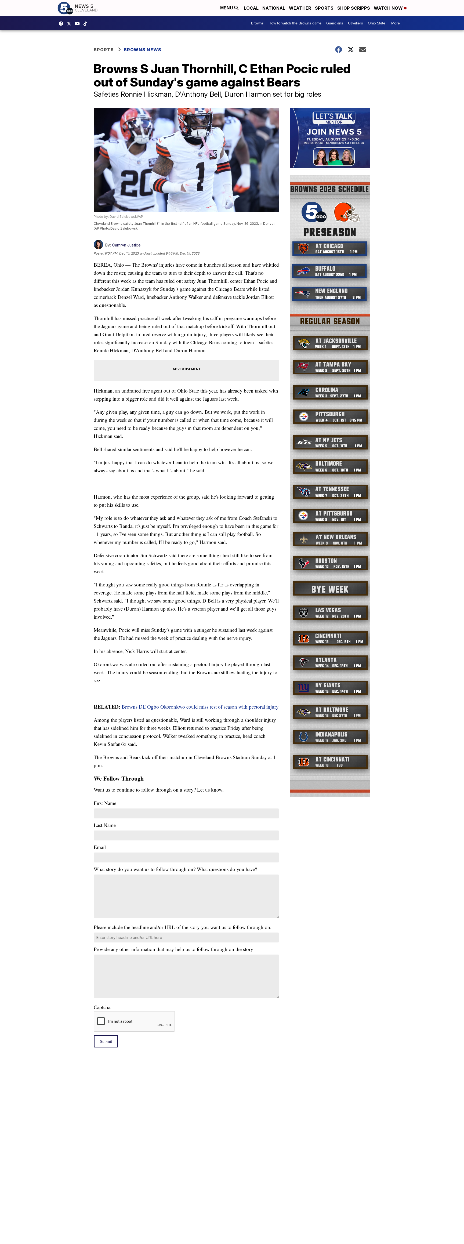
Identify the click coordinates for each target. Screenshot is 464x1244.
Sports (324, 8)
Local (251, 8)
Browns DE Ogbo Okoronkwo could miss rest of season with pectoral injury (200, 706)
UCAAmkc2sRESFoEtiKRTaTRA (78, 23)
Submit (106, 1041)
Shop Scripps (353, 8)
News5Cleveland (62, 23)
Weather (300, 8)
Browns (257, 23)
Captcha (102, 1007)
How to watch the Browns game (295, 23)
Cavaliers (355, 23)
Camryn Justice (126, 245)
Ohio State (376, 23)
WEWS (70, 23)
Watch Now (389, 8)
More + (397, 23)
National (273, 8)
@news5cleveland (87, 23)
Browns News (142, 49)
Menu (227, 8)
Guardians (334, 23)
